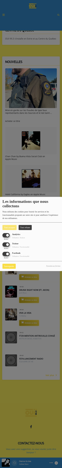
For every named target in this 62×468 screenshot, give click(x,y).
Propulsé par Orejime (53, 265)
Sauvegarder (9, 266)
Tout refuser (25, 227)
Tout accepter (9, 227)
